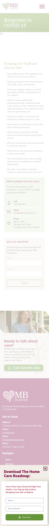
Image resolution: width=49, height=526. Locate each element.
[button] (45, 468)
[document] (24, 263)
